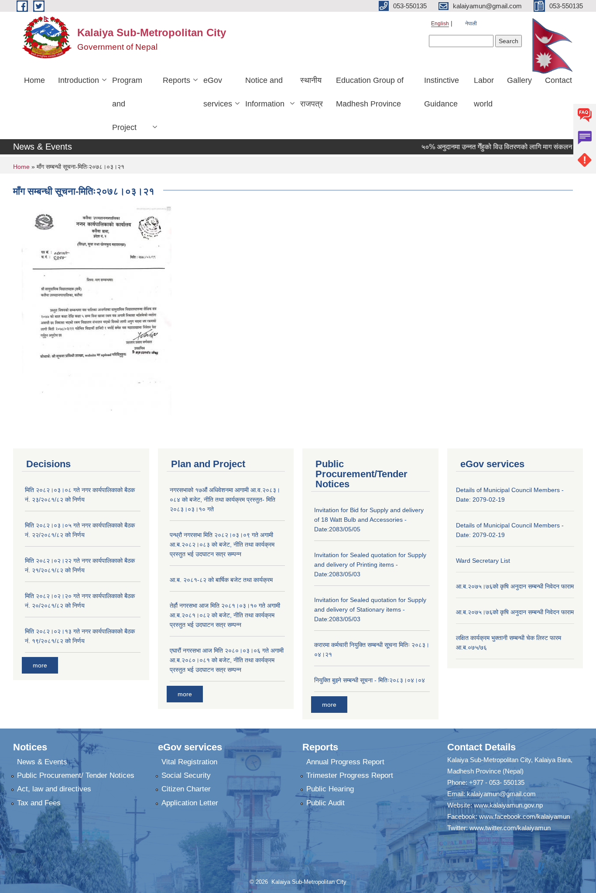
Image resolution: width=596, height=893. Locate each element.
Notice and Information (264, 92)
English (440, 24)
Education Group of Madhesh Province (370, 92)
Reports (176, 80)
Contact (558, 80)
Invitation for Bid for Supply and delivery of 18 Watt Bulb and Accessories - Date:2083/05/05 (369, 519)
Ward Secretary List (483, 560)
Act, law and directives (54, 789)
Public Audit (325, 803)
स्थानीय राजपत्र (311, 92)
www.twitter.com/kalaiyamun (510, 827)
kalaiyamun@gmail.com (501, 793)
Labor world (484, 92)
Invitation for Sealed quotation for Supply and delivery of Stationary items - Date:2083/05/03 (370, 609)
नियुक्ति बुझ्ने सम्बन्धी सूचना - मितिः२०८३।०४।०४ (369, 680)
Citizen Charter (186, 789)
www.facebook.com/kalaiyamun (524, 816)
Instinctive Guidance (441, 92)
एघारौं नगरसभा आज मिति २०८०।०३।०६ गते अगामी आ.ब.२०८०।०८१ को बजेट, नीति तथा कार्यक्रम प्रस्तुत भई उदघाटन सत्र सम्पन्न (227, 660)
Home (34, 80)
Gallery (519, 80)
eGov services (217, 92)
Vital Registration (189, 762)
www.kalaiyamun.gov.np (508, 805)
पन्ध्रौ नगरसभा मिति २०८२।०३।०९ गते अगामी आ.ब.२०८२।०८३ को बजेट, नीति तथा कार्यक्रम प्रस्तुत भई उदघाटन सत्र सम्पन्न (222, 544)
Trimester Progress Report (349, 775)
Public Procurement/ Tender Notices (75, 775)
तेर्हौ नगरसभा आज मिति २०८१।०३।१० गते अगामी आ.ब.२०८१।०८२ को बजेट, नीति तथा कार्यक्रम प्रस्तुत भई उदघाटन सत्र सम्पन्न (225, 615)
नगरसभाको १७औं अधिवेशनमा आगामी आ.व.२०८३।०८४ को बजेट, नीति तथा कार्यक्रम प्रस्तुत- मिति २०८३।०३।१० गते (225, 499)
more (40, 665)
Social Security (186, 775)
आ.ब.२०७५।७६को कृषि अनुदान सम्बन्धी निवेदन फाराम (515, 586)
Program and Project (127, 104)
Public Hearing (330, 789)
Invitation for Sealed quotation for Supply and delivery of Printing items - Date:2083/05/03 (370, 564)
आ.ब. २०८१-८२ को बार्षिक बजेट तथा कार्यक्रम (221, 579)
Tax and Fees (39, 803)
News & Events (42, 762)
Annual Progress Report (345, 762)
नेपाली (471, 24)
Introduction (78, 80)
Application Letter (189, 803)
